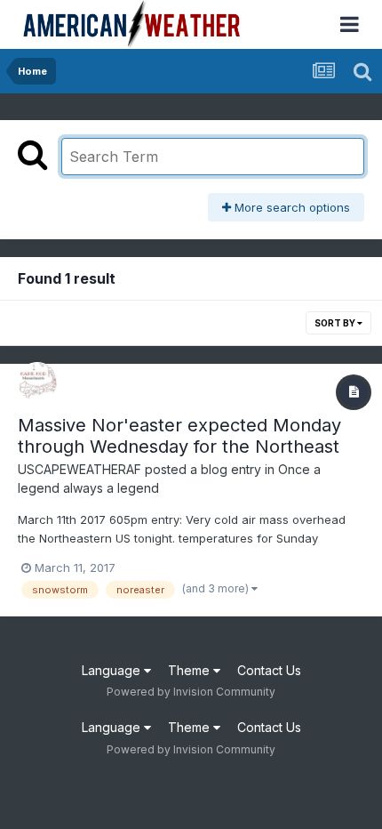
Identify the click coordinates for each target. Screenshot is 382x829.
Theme (190, 670)
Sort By (335, 323)
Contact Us (269, 670)
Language (113, 670)
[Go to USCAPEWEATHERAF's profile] (37, 381)
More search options (290, 207)
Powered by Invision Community (191, 691)
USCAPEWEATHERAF (79, 469)
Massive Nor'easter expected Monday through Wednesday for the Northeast (179, 435)
